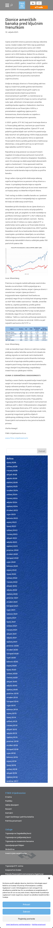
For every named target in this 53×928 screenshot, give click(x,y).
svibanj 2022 (12, 578)
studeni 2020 (12, 649)
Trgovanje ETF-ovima (14, 866)
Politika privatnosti (39, 924)
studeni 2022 (12, 554)
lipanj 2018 (11, 765)
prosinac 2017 (12, 781)
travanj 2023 (12, 534)
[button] (49, 878)
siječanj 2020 (12, 689)
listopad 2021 (12, 605)
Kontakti (9, 812)
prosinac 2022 (12, 550)
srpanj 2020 (12, 665)
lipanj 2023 (11, 526)
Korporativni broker (13, 870)
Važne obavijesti (12, 804)
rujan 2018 (11, 753)
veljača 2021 (12, 637)
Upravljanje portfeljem (14, 845)
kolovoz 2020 (12, 661)
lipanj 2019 (11, 717)
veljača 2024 (12, 502)
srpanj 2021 (11, 617)
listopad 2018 (12, 749)
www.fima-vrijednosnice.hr (16, 438)
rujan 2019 (11, 705)
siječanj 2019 (12, 737)
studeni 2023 (12, 510)
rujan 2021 (11, 609)
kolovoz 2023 (12, 518)
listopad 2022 (12, 558)
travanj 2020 (12, 677)
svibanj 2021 (12, 625)
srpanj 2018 (11, 761)
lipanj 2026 (11, 462)
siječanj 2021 (12, 641)
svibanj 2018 (12, 769)
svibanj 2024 (12, 494)
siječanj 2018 (12, 777)
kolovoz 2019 (12, 709)
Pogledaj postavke (26, 918)
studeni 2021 (12, 601)
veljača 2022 (12, 590)
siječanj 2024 (12, 506)
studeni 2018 (12, 745)
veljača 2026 (12, 478)
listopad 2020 (13, 653)
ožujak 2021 (12, 633)
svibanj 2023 (12, 530)
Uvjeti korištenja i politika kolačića (18, 924)
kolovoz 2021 (12, 613)
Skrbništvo (9, 849)
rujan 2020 (11, 657)
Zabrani (26, 911)
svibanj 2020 (12, 673)
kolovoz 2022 (12, 566)
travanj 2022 (12, 582)
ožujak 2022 (12, 586)
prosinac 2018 (12, 741)
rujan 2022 (11, 562)
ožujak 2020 (12, 681)
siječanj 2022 (12, 594)
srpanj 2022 (11, 570)
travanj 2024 (12, 498)
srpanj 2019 (11, 713)
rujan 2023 (11, 514)
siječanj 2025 (12, 486)
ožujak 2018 (12, 773)
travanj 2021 (12, 629)
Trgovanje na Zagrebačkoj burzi (18, 833)
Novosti (8, 808)
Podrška (8, 800)
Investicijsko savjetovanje (16, 853)
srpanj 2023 (12, 522)
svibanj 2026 (12, 466)
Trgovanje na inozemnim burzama (19, 841)
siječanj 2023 (12, 546)
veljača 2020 (12, 685)
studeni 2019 (12, 697)
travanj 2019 (12, 725)
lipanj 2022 (11, 574)
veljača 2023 (12, 542)
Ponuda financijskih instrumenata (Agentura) (24, 874)
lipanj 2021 (11, 621)
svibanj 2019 (12, 721)
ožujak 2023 (12, 538)
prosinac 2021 (12, 597)
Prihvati (26, 904)
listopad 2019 (12, 701)
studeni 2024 (12, 490)
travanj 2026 (12, 470)
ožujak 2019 (12, 729)
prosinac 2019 (12, 693)
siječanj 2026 (12, 482)
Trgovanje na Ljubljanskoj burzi (18, 837)
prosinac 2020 (13, 645)
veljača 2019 (12, 733)
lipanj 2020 (11, 669)
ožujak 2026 (12, 474)
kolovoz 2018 (12, 757)
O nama (8, 796)
